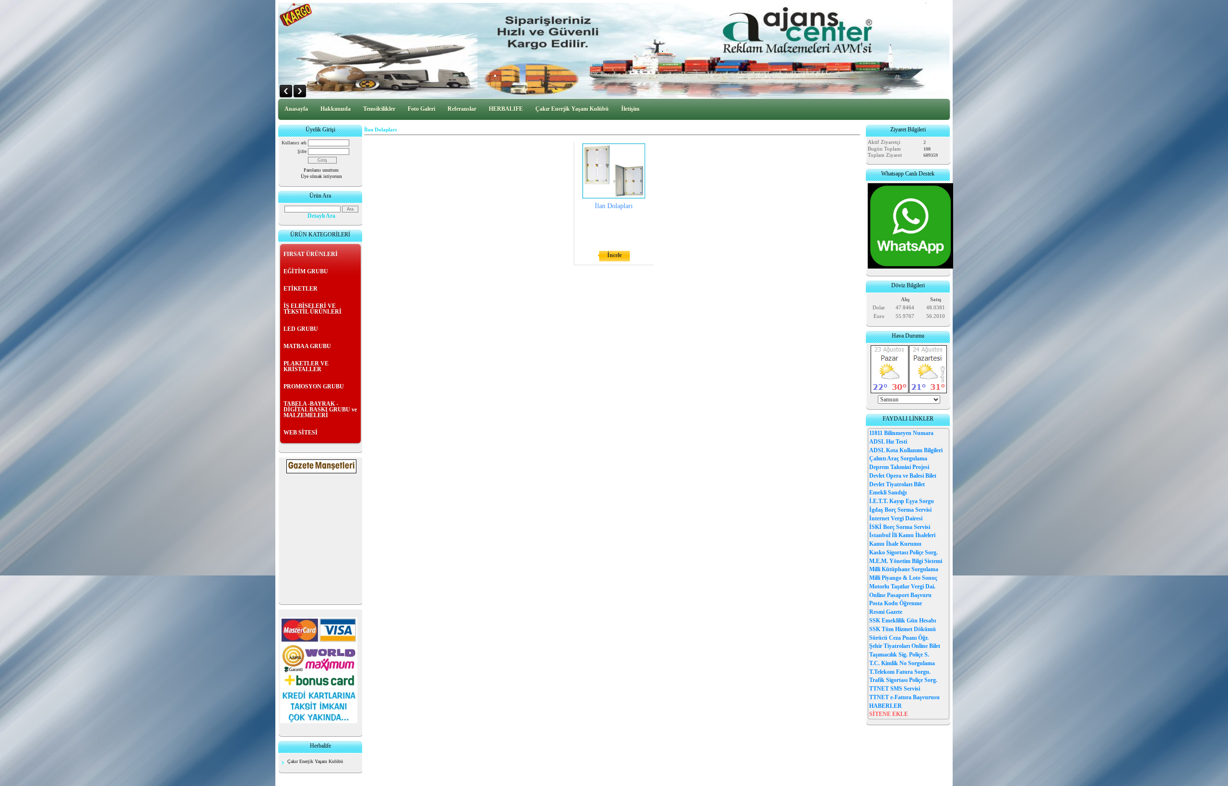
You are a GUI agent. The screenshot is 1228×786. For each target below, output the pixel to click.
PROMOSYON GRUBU (313, 386)
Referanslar (462, 109)
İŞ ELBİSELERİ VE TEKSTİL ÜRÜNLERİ (312, 309)
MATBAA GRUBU (307, 346)
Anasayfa (296, 109)
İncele (614, 255)
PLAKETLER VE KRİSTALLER (306, 366)
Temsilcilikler (379, 109)
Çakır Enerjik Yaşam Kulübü (572, 109)
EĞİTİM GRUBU (305, 271)
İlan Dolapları (614, 206)
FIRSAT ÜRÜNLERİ (310, 254)
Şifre (302, 151)
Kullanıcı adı (294, 142)
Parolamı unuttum (321, 170)
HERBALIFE (506, 109)
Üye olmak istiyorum (321, 176)
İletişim (630, 109)
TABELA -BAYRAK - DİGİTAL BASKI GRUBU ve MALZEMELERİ (320, 409)
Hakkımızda (335, 109)
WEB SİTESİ (300, 432)
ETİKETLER (300, 288)
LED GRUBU (300, 329)
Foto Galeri (421, 109)
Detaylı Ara (321, 215)
